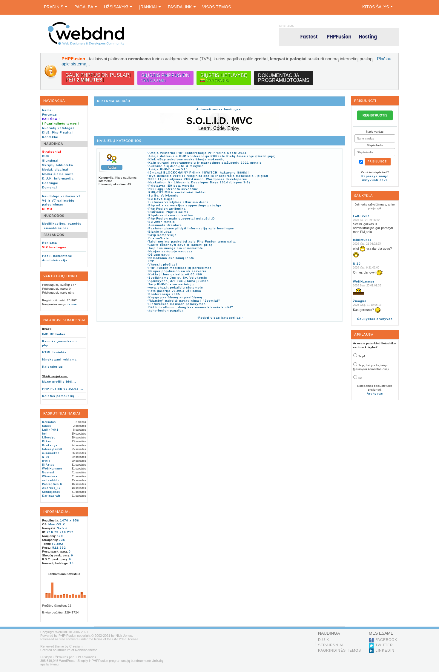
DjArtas (48, 464)
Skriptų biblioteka (57, 165)
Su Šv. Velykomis (163, 195)
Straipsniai (330, 645)
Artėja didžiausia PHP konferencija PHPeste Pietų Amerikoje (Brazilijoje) (212, 156)
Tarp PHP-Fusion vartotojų (171, 284)
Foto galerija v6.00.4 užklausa (174, 290)
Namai (47, 110)
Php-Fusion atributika (167, 208)
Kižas (46, 441)
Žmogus (359, 301)
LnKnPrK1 (50, 429)
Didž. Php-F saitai (57, 132)
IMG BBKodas (53, 334)
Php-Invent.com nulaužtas (170, 215)
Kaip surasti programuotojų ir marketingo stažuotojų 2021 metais (205, 162)
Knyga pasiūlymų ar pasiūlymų (175, 297)
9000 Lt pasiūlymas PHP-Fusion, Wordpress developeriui (198, 179)
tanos (72, 304)
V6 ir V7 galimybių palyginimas (58, 202)
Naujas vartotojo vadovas (170, 251)
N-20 (45, 456)
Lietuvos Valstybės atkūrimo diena (178, 202)
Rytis (46, 460)
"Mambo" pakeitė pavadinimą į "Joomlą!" (184, 300)
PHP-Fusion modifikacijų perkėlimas (180, 267)
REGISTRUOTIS (375, 115)
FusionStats (158, 238)
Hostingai (50, 183)
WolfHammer (52, 468)
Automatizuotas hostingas (218, 109)
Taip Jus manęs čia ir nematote (175, 248)
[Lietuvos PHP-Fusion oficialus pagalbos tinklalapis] (86, 44)
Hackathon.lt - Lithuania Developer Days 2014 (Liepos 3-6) (199, 182)
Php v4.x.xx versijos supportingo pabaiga (184, 205)
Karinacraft (51, 495)
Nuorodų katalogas (58, 128)
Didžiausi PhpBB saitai (168, 212)
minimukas (50, 453)
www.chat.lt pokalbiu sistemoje (175, 287)
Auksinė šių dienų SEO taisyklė (176, 166)
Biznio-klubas (160, 231)
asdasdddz (50, 480)
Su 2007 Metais (161, 221)
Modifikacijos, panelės (62, 223)
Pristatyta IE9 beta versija (171, 185)
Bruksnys (49, 445)
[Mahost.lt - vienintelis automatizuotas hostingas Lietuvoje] (339, 36)
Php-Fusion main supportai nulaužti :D (181, 218)
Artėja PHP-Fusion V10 (168, 169)
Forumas (49, 114)
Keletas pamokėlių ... (60, 396)
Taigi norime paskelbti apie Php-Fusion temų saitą (192, 241)
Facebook (386, 640)
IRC (151, 261)
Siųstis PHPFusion (165, 77)
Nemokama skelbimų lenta (171, 258)
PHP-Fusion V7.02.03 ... (62, 388)
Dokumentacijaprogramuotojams (283, 78)
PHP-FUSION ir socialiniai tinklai (177, 192)
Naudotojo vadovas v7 (61, 196)
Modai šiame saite (58, 174)
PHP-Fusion (67, 635)
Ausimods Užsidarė (165, 225)
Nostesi (48, 472)
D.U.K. (324, 640)
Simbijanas (51, 491)
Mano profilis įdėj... (59, 381)
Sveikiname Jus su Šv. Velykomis (177, 277)
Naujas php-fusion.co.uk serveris (177, 271)
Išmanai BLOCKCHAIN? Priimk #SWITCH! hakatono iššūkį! (198, 172)
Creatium (75, 646)
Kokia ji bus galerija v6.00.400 (175, 274)
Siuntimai (50, 160)
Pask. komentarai (57, 255)
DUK (45, 156)
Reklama (49, 242)
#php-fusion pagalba (166, 310)
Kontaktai (50, 137)
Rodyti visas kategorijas (219, 317)
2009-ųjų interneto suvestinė (173, 189)
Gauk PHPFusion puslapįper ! (98, 77)
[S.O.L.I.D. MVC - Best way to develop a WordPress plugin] (219, 130)
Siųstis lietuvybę (223, 77)
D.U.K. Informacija (58, 178)
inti (45, 433)
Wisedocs (50, 476)
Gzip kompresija (162, 235)
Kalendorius (52, 366)
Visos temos (216, 6)
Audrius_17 (51, 488)
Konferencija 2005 (164, 294)
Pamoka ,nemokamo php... (59, 343)
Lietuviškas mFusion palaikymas (177, 304)
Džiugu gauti (159, 254)
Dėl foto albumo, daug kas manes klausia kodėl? (190, 307)
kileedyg (49, 437)
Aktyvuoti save (375, 180)
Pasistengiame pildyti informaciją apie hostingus (191, 228)
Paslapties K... (54, 484)
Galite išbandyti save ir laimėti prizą (180, 244)
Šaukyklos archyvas (375, 318)
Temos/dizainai (55, 228)
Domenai (49, 187)
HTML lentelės (54, 352)
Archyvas (375, 393)
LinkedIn (385, 650)
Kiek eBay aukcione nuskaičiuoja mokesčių (186, 159)
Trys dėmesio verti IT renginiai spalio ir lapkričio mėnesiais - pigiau (208, 175)
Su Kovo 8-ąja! (161, 198)
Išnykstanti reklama (59, 359)
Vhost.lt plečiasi (162, 264)
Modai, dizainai (55, 169)
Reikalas (49, 422)
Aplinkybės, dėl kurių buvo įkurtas (178, 281)
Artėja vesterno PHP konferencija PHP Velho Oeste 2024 (197, 152)
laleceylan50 (52, 449)
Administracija (54, 260)
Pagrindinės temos (339, 650)
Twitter (384, 645)
